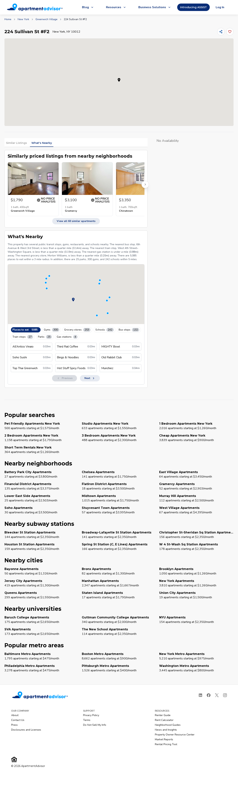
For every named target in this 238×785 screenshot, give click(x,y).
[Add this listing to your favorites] (230, 31)
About (14, 715)
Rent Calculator (164, 720)
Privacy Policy (91, 715)
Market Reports (164, 739)
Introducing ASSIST (193, 7)
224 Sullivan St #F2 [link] (75, 19)
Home (7, 19)
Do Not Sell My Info (94, 725)
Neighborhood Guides (168, 725)
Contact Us (17, 720)
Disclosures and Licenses (26, 730)
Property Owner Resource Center (174, 734)
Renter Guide (163, 715)
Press (14, 725)
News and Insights (166, 730)
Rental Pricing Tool (166, 744)
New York (23, 19)
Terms (86, 720)
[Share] (221, 31)
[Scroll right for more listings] (145, 184)
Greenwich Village (46, 19)
